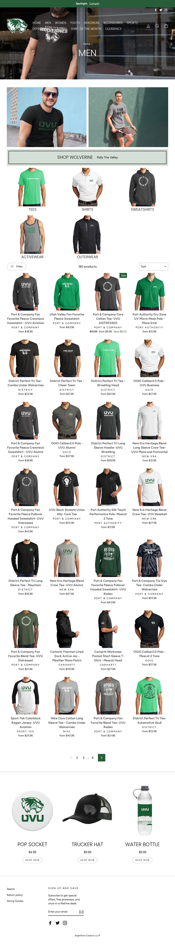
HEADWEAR (91, 23)
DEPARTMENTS (42, 29)
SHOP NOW (32, 860)
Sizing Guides (15, 901)
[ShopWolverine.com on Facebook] (50, 923)
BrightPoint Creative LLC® (87, 935)
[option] (87, 4)
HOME (36, 23)
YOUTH (75, 23)
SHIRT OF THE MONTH (86, 29)
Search (11, 889)
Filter (19, 266)
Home (86, 43)
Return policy (15, 895)
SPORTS (132, 23)
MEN (48, 23)
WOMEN (60, 23)
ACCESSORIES (113, 23)
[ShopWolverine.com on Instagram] (65, 923)
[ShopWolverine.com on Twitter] (58, 923)
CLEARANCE (113, 29)
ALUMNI (62, 29)
